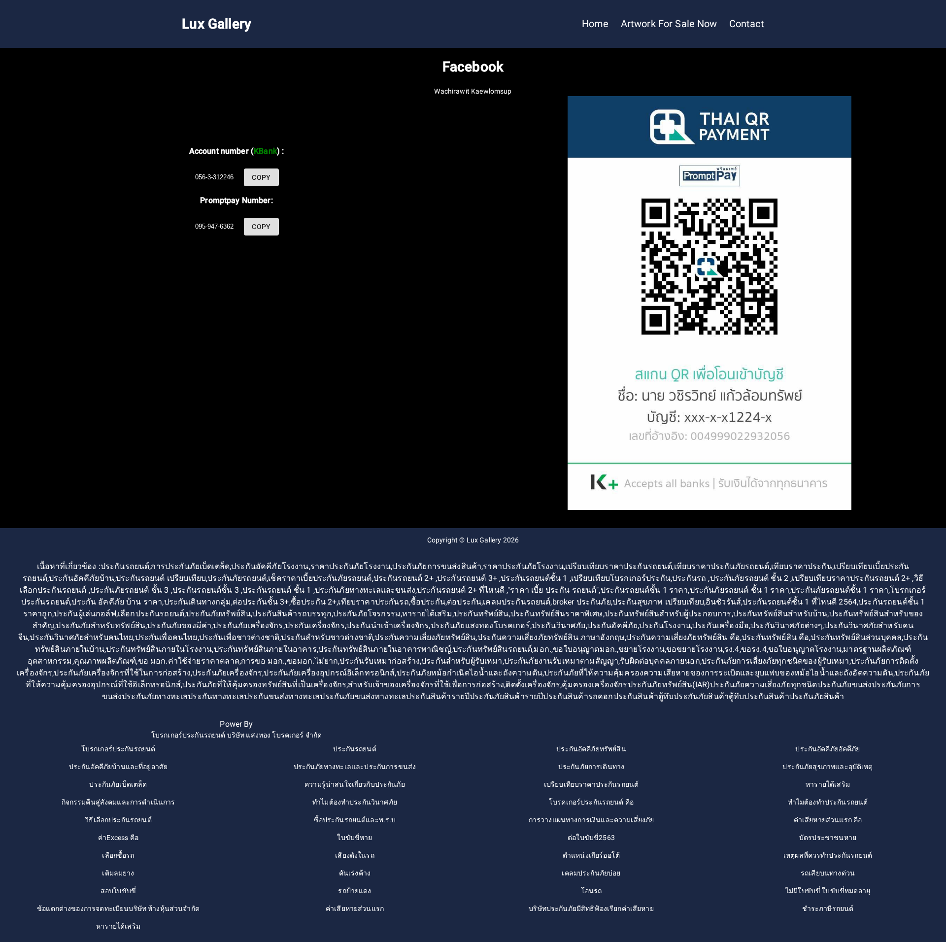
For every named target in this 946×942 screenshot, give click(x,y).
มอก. (542, 649)
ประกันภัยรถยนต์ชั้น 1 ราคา (839, 590)
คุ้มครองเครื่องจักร (594, 684)
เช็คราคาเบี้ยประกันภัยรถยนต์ (320, 578)
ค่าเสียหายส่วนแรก (355, 908)
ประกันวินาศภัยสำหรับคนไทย (81, 637)
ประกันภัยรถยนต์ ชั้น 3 (130, 590)
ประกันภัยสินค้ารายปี (506, 696)
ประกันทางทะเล (216, 696)
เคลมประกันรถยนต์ (516, 601)
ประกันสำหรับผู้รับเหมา (461, 661)
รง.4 (732, 649)
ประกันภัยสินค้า (817, 696)
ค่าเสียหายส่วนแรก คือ (828, 820)
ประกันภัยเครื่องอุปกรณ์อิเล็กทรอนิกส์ (329, 672)
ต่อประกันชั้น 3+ (261, 601)
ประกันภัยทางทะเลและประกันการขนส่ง (355, 767)
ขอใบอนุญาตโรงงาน (805, 649)
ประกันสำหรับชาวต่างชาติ (327, 637)
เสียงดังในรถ (354, 855)
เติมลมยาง (118, 873)
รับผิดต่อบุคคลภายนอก (660, 661)
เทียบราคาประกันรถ (373, 601)
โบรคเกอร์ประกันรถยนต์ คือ (591, 802)
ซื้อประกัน (427, 601)
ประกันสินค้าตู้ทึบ (643, 696)
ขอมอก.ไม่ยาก (312, 661)
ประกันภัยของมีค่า (179, 625)
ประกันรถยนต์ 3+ (468, 578)
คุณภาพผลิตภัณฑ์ (105, 661)
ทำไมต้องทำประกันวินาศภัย (354, 802)
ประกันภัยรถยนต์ (237, 578)
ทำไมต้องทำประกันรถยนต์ (828, 802)
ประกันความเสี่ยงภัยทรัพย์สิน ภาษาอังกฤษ (551, 637)
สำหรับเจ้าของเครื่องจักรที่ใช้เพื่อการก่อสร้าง (426, 684)
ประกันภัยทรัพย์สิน (218, 613)
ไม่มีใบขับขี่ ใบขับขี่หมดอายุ (827, 891)
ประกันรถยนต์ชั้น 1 (535, 578)
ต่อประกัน (464, 601)
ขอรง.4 (754, 649)
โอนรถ (591, 891)
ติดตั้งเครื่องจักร (533, 684)
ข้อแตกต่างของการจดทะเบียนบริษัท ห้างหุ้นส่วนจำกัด (118, 908)
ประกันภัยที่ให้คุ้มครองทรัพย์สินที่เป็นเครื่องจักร (264, 684)
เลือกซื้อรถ (118, 855)
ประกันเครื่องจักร (315, 625)
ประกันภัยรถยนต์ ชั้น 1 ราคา (739, 590)
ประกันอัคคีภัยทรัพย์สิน (591, 749)
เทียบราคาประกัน (801, 566)
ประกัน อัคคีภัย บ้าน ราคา (116, 601)
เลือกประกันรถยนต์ (151, 613)
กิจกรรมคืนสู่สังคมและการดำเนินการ (118, 802)
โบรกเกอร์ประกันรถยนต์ (118, 749)
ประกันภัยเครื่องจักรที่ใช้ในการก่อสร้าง (122, 672)
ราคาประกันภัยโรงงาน (350, 566)
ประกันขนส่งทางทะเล (282, 696)
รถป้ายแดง (354, 891)
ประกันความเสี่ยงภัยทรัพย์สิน (424, 637)
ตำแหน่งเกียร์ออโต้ (591, 855)
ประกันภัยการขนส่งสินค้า (436, 566)
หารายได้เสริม (427, 613)
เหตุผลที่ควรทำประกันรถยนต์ (827, 855)
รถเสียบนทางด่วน (828, 873)
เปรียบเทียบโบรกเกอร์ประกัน (621, 578)
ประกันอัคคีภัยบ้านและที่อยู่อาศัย (118, 767)
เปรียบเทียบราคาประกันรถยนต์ (618, 566)
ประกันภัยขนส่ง (844, 684)
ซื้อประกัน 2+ (314, 601)
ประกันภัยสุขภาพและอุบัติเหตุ (827, 767)
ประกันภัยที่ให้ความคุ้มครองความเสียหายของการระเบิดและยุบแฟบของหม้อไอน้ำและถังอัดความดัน (718, 672)
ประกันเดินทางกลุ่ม (197, 601)
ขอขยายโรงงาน (694, 649)
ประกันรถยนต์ (125, 566)
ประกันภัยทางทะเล (155, 696)
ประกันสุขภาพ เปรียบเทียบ (658, 601)
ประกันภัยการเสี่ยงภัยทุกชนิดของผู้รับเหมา (775, 661)
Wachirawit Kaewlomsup (472, 91)
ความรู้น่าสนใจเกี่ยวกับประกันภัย (354, 784)
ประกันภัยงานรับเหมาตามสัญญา (561, 661)
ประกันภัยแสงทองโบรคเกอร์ (480, 625)
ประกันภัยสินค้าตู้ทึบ (709, 696)
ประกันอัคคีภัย (612, 625)
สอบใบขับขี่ (118, 891)
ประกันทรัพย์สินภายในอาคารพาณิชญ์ (384, 649)
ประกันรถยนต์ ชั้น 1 (277, 590)
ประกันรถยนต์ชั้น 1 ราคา (644, 590)
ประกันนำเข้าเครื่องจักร (387, 625)
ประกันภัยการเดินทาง (591, 767)
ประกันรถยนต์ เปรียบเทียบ (161, 578)
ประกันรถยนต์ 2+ (404, 578)
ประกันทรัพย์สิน (481, 613)
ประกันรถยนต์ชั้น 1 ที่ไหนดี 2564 (800, 601)
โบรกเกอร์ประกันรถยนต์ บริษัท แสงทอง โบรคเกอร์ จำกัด (236, 735)
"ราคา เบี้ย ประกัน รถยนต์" (553, 590)
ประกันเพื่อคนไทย (166, 637)
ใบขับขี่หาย (354, 837)
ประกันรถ (690, 578)
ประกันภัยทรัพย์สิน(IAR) (669, 684)
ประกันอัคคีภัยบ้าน (81, 578)
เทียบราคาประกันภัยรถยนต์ (722, 566)
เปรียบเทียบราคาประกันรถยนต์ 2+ (852, 578)
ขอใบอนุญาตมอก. (585, 649)
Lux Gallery (484, 540)
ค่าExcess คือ (118, 837)
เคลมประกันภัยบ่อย (591, 873)
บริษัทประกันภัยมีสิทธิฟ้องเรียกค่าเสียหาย (591, 908)
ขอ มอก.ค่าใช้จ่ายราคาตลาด (188, 661)
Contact (746, 24)
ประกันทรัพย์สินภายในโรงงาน (159, 649)
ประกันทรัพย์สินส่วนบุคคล (856, 637)
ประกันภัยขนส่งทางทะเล (363, 696)
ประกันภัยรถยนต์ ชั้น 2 (750, 578)
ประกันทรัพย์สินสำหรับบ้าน (780, 613)
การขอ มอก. (263, 661)
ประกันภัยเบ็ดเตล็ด (118, 784)
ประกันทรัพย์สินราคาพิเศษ (556, 613)
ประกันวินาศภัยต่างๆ (786, 625)
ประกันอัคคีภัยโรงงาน (269, 566)
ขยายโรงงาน (641, 649)
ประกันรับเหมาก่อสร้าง (379, 661)
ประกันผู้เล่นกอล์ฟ (85, 613)
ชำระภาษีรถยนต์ (828, 908)
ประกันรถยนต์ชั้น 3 (206, 590)
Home (595, 24)
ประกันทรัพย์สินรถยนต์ (492, 649)
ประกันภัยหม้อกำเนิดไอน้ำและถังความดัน (469, 672)
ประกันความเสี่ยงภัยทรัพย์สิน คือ (683, 637)
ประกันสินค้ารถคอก (578, 696)
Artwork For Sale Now (669, 24)
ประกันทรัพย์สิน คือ (775, 637)
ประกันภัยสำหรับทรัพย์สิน (100, 625)
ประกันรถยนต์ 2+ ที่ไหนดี (462, 590)
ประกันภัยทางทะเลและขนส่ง (365, 590)
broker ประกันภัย (581, 601)
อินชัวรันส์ (723, 601)
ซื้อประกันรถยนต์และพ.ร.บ (355, 820)
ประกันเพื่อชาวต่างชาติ (239, 637)
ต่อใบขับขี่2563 (591, 837)
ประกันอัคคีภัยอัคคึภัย (827, 749)
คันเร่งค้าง (355, 873)
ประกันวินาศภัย (559, 625)
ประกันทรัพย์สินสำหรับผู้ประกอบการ (668, 613)
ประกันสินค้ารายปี (438, 696)
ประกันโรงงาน (665, 625)
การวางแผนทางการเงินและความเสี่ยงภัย (591, 820)
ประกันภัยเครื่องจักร (248, 625)
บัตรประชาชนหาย (827, 837)
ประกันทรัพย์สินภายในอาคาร (265, 649)
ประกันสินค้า (766, 696)
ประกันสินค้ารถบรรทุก (291, 613)
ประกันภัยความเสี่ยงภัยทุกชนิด (763, 684)
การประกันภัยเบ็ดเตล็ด (190, 566)
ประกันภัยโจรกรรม (367, 613)
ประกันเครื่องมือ (720, 625)
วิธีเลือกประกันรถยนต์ (118, 820)
